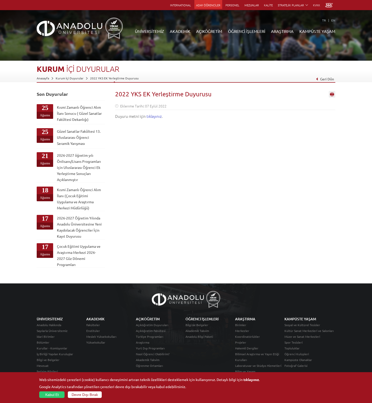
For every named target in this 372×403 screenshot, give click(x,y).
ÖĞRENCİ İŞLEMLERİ (246, 31)
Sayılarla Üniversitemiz (52, 331)
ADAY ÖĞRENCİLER (208, 5)
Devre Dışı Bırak (85, 395)
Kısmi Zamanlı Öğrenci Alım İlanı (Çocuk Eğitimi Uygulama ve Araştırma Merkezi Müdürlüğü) (79, 198)
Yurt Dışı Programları (150, 348)
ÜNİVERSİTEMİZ (149, 31)
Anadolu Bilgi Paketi (199, 336)
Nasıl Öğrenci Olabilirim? (153, 354)
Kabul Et (52, 395)
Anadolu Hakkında (49, 325)
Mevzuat (43, 366)
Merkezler (242, 331)
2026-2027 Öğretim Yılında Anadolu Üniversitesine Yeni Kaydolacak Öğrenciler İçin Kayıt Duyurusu (79, 227)
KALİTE (268, 5)
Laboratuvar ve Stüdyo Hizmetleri (258, 366)
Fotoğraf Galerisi (295, 366)
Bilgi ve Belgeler (48, 360)
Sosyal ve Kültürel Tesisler (302, 325)
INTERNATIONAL (180, 5)
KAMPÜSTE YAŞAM (317, 31)
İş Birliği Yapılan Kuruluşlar (55, 354)
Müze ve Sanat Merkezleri (302, 336)
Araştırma (142, 342)
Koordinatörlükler (247, 336)
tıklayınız (154, 116)
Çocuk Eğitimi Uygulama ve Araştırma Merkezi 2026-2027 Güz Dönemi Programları (78, 255)
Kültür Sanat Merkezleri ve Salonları (309, 331)
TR (324, 20)
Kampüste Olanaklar (298, 360)
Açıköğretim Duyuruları (152, 325)
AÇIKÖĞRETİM (209, 31)
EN (333, 20)
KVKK (316, 5)
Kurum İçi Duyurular (70, 78)
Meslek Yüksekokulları (101, 336)
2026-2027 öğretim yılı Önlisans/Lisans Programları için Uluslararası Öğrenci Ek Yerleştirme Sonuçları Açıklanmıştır (79, 167)
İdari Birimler (46, 336)
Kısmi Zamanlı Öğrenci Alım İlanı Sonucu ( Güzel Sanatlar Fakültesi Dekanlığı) (79, 113)
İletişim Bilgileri (47, 371)
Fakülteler (93, 325)
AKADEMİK (180, 31)
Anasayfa (43, 78)
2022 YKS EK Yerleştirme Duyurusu (114, 78)
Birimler (240, 325)
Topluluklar (292, 348)
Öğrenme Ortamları (149, 366)
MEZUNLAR (251, 5)
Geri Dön (327, 79)
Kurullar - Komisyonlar (52, 348)
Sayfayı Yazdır (332, 94)
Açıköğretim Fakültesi (151, 331)
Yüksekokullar (95, 342)
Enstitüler (93, 331)
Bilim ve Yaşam (245, 371)
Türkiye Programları (149, 336)
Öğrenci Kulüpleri (296, 354)
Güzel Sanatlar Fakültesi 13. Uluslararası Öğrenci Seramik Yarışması (78, 137)
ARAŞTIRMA (282, 31)
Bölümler (43, 342)
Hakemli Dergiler (246, 348)
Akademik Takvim (147, 360)
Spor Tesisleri (293, 342)
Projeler (240, 342)
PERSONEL (232, 5)
